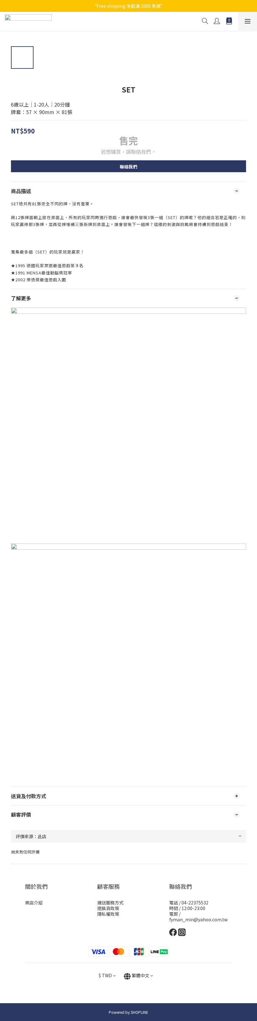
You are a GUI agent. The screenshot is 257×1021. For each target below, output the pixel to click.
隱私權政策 (108, 914)
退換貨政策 (108, 908)
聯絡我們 (128, 166)
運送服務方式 (110, 902)
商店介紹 (34, 902)
